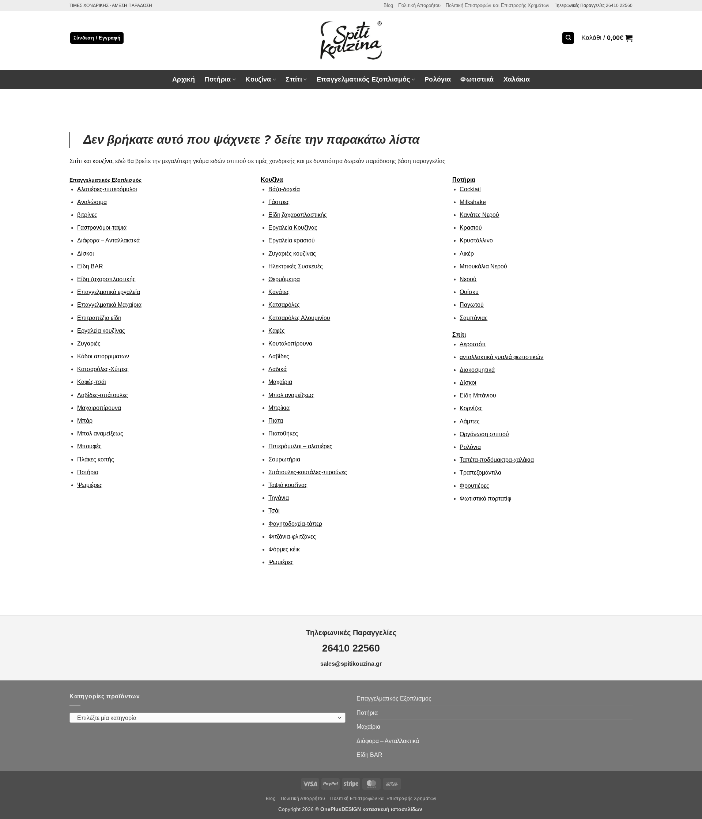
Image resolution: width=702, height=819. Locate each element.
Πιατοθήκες (283, 433)
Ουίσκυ (469, 292)
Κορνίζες (471, 408)
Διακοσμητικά (477, 370)
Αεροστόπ (473, 344)
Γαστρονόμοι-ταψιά (102, 227)
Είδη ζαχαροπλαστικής (106, 279)
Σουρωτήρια (284, 459)
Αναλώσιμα (92, 202)
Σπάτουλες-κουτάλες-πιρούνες (307, 472)
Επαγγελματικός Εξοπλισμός (105, 180)
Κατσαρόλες (284, 305)
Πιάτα (275, 421)
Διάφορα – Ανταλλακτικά (108, 240)
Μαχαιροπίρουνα (99, 408)
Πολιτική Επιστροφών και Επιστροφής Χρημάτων (498, 5)
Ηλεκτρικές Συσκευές (295, 266)
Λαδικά (277, 369)
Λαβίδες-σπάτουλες (102, 395)
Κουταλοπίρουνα (290, 343)
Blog (388, 5)
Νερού (468, 279)
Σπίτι (459, 335)
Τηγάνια (278, 498)
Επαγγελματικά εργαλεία (108, 292)
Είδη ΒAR (90, 266)
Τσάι (274, 510)
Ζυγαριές (89, 343)
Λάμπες (470, 421)
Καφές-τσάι (91, 382)
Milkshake (473, 202)
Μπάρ (85, 421)
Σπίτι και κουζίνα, (91, 161)
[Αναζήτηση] (568, 38)
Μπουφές (89, 446)
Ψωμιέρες (89, 485)
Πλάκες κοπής (95, 459)
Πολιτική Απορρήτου (419, 5)
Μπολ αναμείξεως (100, 433)
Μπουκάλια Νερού (483, 266)
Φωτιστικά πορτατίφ (485, 498)
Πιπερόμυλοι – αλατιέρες (300, 446)
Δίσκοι (85, 253)
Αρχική (183, 79)
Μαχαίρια (280, 382)
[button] (607, 38)
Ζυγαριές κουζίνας (292, 253)
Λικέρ (467, 253)
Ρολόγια (437, 79)
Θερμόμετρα (284, 279)
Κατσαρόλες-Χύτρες (103, 369)
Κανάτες (279, 292)
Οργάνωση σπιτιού (484, 434)
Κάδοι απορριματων (103, 356)
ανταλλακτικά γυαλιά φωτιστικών (501, 357)
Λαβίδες (278, 356)
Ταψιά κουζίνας (287, 485)
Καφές (276, 331)
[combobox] (207, 718)
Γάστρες (279, 202)
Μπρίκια (279, 408)
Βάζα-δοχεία (284, 189)
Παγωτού (472, 305)
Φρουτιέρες (474, 486)
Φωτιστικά (477, 79)
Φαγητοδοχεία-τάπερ (295, 524)
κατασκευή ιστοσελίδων (393, 809)
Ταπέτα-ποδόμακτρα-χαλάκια (497, 460)
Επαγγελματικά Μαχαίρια (109, 305)
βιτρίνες (87, 215)
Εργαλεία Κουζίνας (292, 227)
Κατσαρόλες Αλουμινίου (299, 318)
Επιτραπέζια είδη (99, 318)
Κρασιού (471, 227)
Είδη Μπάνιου (478, 395)
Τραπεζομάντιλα (480, 472)
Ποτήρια (217, 79)
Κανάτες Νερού (479, 215)
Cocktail (470, 189)
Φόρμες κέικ (284, 549)
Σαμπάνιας (474, 318)
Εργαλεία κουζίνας (101, 331)
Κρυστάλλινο (476, 240)
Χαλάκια (516, 79)
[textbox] (205, 718)
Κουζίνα (272, 180)
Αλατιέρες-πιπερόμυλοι (107, 189)
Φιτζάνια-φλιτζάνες (292, 536)
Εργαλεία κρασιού (291, 240)
